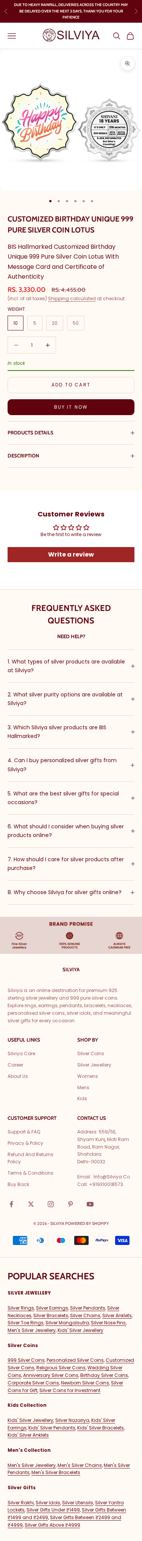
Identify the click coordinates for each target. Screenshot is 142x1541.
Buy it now (71, 407)
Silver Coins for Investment (69, 1390)
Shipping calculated (72, 298)
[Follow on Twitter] (31, 1204)
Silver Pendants (87, 1308)
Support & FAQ (24, 1132)
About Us (18, 1076)
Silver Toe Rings (26, 1322)
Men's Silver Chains (80, 1465)
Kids (82, 1098)
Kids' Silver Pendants (51, 1428)
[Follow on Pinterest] (70, 1204)
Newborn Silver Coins (85, 1383)
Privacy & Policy (25, 1143)
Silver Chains (85, 1315)
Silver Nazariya (72, 1420)
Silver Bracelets (50, 1315)
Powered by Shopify (87, 1223)
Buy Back (18, 1184)
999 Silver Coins (26, 1360)
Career (15, 1065)
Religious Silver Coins (61, 1367)
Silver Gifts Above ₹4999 (52, 1525)
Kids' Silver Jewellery (80, 1330)
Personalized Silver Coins (75, 1360)
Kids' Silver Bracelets (100, 1428)
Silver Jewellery (94, 1065)
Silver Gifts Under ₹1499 (53, 1510)
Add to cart (71, 384)
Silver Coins (90, 1053)
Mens (83, 1087)
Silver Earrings (52, 1308)
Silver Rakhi (21, 1502)
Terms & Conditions (30, 1173)
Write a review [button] (71, 554)
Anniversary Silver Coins (50, 1375)
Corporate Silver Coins (33, 1383)
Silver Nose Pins (108, 1322)
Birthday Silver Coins (104, 1375)
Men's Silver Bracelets (55, 1472)
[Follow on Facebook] (11, 1204)
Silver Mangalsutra (67, 1322)
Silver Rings (21, 1308)
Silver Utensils (77, 1502)
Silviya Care (21, 1053)
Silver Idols (48, 1502)
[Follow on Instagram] (51, 1204)
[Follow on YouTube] (90, 1204)
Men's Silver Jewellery (32, 1330)
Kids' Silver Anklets (28, 1435)
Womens (87, 1076)
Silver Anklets (117, 1315)
